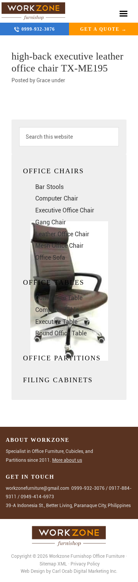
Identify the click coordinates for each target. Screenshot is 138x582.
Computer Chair (56, 198)
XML (63, 564)
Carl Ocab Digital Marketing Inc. (84, 571)
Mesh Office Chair (59, 245)
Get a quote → (103, 29)
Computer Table (57, 309)
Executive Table (56, 321)
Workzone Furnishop (33, 11)
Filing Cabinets (58, 380)
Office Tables (53, 282)
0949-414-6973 (37, 496)
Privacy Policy (85, 564)
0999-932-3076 (38, 29)
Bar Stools (49, 187)
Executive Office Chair (64, 210)
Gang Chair (50, 222)
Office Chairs (53, 171)
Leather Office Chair (62, 234)
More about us (67, 460)
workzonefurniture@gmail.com (37, 488)
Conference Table (58, 298)
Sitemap (48, 564)
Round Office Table (61, 333)
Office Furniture (109, 556)
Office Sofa (50, 257)
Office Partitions (62, 358)
